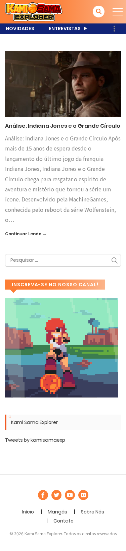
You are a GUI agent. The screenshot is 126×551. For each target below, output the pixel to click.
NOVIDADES (20, 28)
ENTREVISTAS (65, 28)
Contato (63, 520)
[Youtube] (70, 495)
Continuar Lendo (23, 234)
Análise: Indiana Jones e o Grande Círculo (62, 126)
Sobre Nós (92, 511)
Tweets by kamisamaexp (35, 440)
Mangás (57, 511)
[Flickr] (83, 495)
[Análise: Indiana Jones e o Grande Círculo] (63, 83)
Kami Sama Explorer (34, 422)
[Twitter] (56, 495)
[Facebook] (43, 495)
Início (28, 511)
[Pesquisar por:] (63, 260)
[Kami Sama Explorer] (33, 11)
